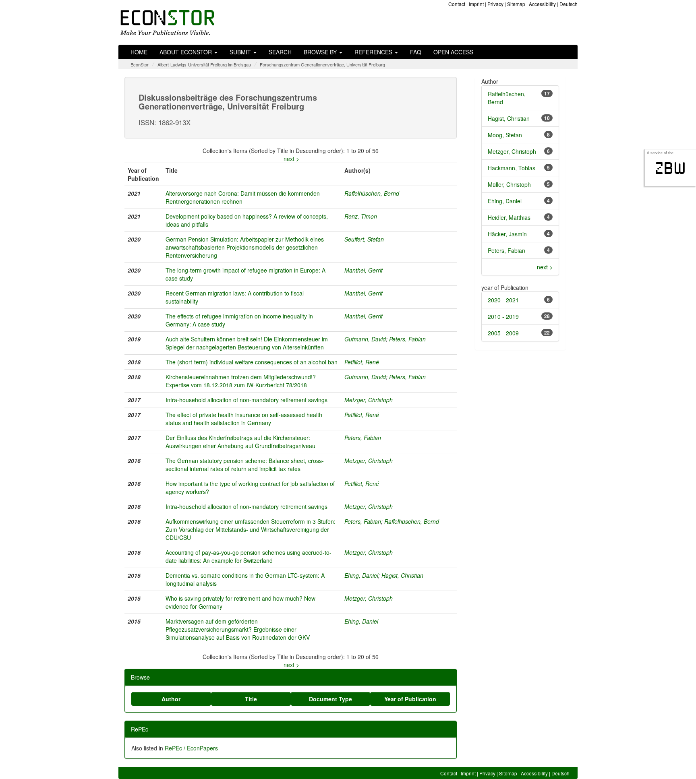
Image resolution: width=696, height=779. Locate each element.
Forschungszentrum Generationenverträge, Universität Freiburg (322, 64)
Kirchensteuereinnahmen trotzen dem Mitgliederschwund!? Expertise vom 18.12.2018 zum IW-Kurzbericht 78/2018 (241, 381)
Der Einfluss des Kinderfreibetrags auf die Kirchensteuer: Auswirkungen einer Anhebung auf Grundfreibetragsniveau (240, 442)
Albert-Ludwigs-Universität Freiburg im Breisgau (204, 64)
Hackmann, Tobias (511, 168)
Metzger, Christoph (368, 400)
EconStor (139, 64)
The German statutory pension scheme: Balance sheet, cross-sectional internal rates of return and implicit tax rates (245, 465)
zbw (670, 168)
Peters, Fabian (407, 339)
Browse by (321, 52)
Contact (456, 3)
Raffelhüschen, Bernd (371, 193)
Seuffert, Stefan (364, 239)
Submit (241, 52)
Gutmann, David (365, 339)
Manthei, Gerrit (363, 270)
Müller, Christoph (509, 184)
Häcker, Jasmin (507, 234)
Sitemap (516, 3)
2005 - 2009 (503, 333)
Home (138, 52)
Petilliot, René (361, 362)
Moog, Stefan (505, 135)
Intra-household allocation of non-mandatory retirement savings (246, 400)
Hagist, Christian (402, 575)
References (374, 52)
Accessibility (542, 3)
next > (291, 159)
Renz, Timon (360, 216)
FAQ (415, 52)
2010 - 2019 (503, 316)
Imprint (476, 3)
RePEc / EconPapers (191, 748)
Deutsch (568, 3)
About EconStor (186, 52)
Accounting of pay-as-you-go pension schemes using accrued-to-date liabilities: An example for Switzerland (248, 556)
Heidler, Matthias (509, 217)
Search (280, 52)
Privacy (495, 3)
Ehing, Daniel (361, 575)
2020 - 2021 (503, 300)
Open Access (453, 52)
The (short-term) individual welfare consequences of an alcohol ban (252, 362)
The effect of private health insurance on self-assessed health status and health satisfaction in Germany (244, 419)
